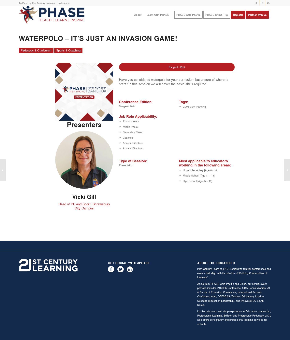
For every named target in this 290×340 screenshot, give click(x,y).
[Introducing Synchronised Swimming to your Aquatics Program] (3, 170)
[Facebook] (111, 271)
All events (64, 3)
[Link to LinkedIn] (268, 3)
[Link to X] (256, 3)
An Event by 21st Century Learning (37, 3)
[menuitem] (38, 3)
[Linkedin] (130, 271)
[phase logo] (51, 15)
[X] (120, 271)
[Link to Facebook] (262, 3)
